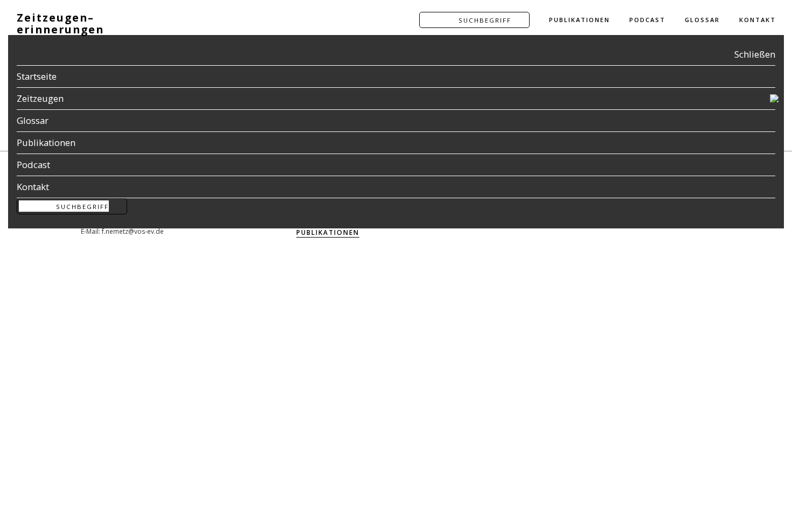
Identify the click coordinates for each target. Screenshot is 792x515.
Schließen (754, 54)
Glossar (32, 120)
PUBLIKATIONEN (579, 20)
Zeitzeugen (40, 98)
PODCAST (647, 20)
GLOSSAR (702, 20)
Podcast (33, 164)
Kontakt (33, 186)
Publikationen (46, 142)
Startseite (37, 76)
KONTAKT (757, 20)
